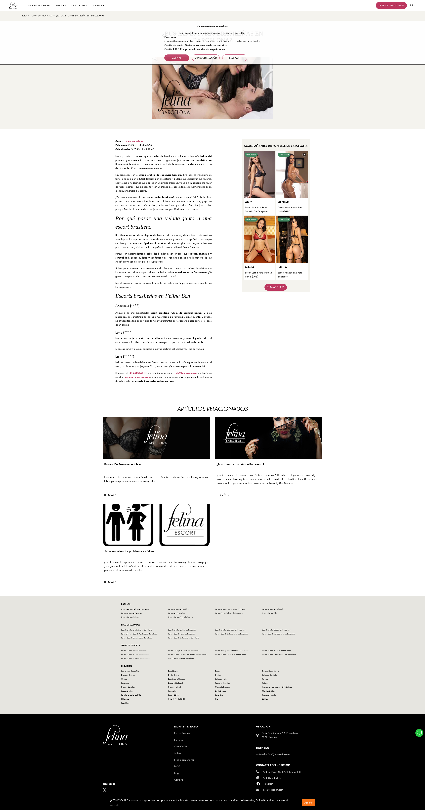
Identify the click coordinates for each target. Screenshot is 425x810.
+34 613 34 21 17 (272, 777)
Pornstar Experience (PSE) (131, 695)
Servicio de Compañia (130, 671)
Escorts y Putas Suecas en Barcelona (276, 630)
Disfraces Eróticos (128, 675)
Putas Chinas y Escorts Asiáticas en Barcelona (139, 633)
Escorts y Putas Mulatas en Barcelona (276, 650)
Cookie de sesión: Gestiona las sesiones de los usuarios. (195, 45)
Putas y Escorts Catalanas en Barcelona (183, 637)
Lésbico (265, 699)
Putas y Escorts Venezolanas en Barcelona (278, 633)
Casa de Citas (79, 5)
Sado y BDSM (173, 695)
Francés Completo (128, 687)
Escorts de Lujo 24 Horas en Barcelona (183, 650)
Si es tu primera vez (184, 760)
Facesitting (125, 703)
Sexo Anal (125, 683)
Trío (216, 699)
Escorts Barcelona (183, 733)
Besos (217, 671)
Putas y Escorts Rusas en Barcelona (181, 633)
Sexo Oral (219, 695)
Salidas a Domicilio (269, 675)
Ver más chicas (275, 287)
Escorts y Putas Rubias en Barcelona (135, 654)
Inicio (23, 15)
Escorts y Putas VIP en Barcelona (133, 650)
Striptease (125, 699)
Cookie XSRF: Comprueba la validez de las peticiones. (194, 49)
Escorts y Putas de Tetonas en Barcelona (230, 654)
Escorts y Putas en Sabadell (272, 609)
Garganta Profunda (222, 687)
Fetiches (265, 683)
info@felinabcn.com (186, 373)
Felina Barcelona (134, 141)
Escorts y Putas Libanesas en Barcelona (230, 630)
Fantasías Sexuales (222, 683)
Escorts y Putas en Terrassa (131, 613)
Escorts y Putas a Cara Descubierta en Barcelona (187, 654)
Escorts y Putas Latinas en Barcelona (182, 630)
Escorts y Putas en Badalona (179, 609)
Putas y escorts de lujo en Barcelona (135, 609)
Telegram (268, 783)
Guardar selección (206, 57)
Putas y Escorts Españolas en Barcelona (136, 637)
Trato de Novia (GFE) (176, 699)
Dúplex (218, 675)
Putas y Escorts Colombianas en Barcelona (231, 633)
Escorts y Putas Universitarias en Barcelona (279, 654)
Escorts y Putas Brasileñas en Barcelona (136, 630)
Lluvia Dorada (220, 691)
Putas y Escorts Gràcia (129, 617)
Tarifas (177, 753)
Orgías (124, 679)
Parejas (265, 679)
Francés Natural (174, 687)
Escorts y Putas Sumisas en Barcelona (135, 658)
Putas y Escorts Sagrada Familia (180, 617)
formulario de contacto (137, 377)
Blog (176, 773)
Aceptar (308, 802)
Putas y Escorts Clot (269, 613)
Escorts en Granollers (176, 613)
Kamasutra (172, 691)
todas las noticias (41, 15)
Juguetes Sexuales (269, 695)
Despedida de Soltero (270, 671)
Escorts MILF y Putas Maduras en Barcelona (232, 650)
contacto (98, 5)
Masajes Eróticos (268, 691)
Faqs (177, 766)
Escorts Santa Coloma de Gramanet (229, 613)
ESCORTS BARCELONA (39, 5)
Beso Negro (172, 671)
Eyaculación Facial (175, 683)
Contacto (178, 779)
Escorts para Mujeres (176, 679)
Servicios (61, 5)
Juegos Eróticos (127, 691)
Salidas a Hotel (221, 679)
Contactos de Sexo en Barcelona (181, 658)
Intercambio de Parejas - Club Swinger (277, 687)
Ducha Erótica (173, 675)
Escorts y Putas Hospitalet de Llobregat (230, 609)
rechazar (234, 57)
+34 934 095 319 (272, 771)
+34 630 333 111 (137, 373)
